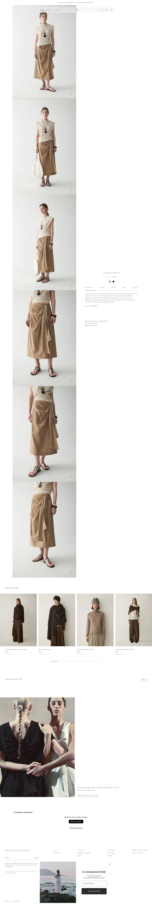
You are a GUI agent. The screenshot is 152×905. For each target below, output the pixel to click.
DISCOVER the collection (88, 795)
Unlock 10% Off (94, 891)
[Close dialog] (109, 864)
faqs (79, 855)
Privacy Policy (11, 872)
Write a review (76, 822)
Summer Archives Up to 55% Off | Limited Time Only (76, 2)
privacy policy (137, 853)
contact (57, 853)
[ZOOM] (71, 94)
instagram (111, 850)
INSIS (56, 850)
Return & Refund (84, 853)
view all (144, 679)
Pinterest (111, 853)
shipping (81, 850)
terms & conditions (139, 850)
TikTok (109, 855)
